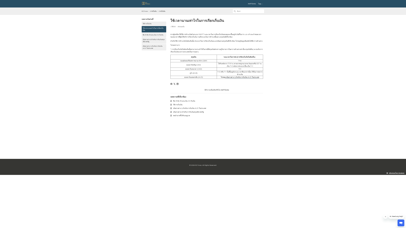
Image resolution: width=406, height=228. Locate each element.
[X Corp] (174, 84)
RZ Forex (145, 11)
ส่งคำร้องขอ (252, 4)
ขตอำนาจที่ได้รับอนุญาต (181, 116)
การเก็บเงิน (153, 11)
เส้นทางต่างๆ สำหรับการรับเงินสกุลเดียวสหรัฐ (154, 40)
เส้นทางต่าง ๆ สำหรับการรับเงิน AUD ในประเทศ (152, 47)
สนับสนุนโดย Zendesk (396, 173)
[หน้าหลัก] (146, 4)
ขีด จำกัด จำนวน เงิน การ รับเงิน (153, 35)
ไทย (260, 4)
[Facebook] (171, 84)
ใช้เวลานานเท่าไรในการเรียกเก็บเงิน (153, 29)
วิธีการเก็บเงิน (147, 23)
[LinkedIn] (177, 84)
